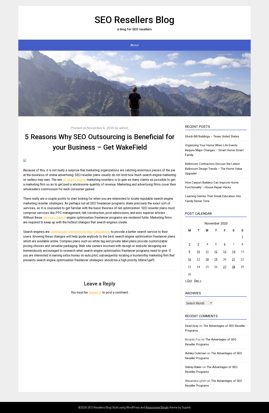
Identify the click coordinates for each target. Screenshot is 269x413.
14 (233, 252)
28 (233, 267)
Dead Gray (191, 326)
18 (207, 259)
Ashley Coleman (195, 353)
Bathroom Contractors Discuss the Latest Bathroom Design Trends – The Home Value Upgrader (213, 168)
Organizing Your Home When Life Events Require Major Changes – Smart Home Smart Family (214, 150)
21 (233, 259)
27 (224, 267)
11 (207, 252)
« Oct (188, 280)
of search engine (75, 180)
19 (215, 259)
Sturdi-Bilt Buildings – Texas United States (212, 136)
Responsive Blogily (157, 407)
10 (198, 252)
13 (224, 252)
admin (123, 128)
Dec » (197, 280)
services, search (54, 217)
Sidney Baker (193, 367)
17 (198, 259)
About (134, 45)
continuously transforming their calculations (80, 232)
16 (189, 259)
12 (215, 252)
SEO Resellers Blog (134, 19)
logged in (95, 292)
